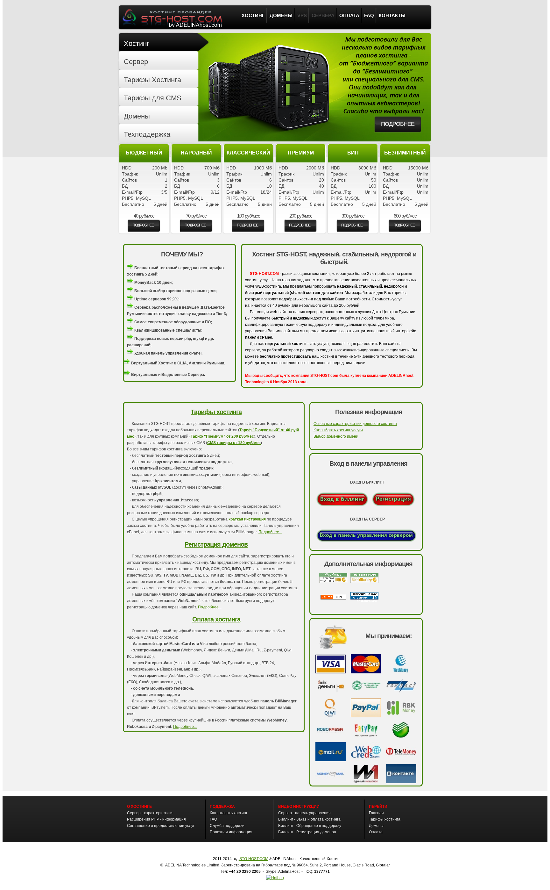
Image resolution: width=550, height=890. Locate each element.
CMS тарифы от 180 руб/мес (234, 443)
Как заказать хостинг (228, 813)
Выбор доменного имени (336, 436)
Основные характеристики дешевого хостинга (355, 423)
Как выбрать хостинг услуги (338, 430)
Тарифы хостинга (216, 411)
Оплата (376, 832)
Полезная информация (231, 832)
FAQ (213, 819)
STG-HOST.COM (253, 859)
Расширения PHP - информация (156, 819)
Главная (376, 813)
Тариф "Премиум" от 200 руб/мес (222, 436)
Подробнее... (270, 532)
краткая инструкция (247, 519)
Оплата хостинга (216, 619)
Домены (376, 825)
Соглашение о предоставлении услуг (160, 825)
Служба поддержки (227, 825)
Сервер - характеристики (150, 813)
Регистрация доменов (216, 544)
